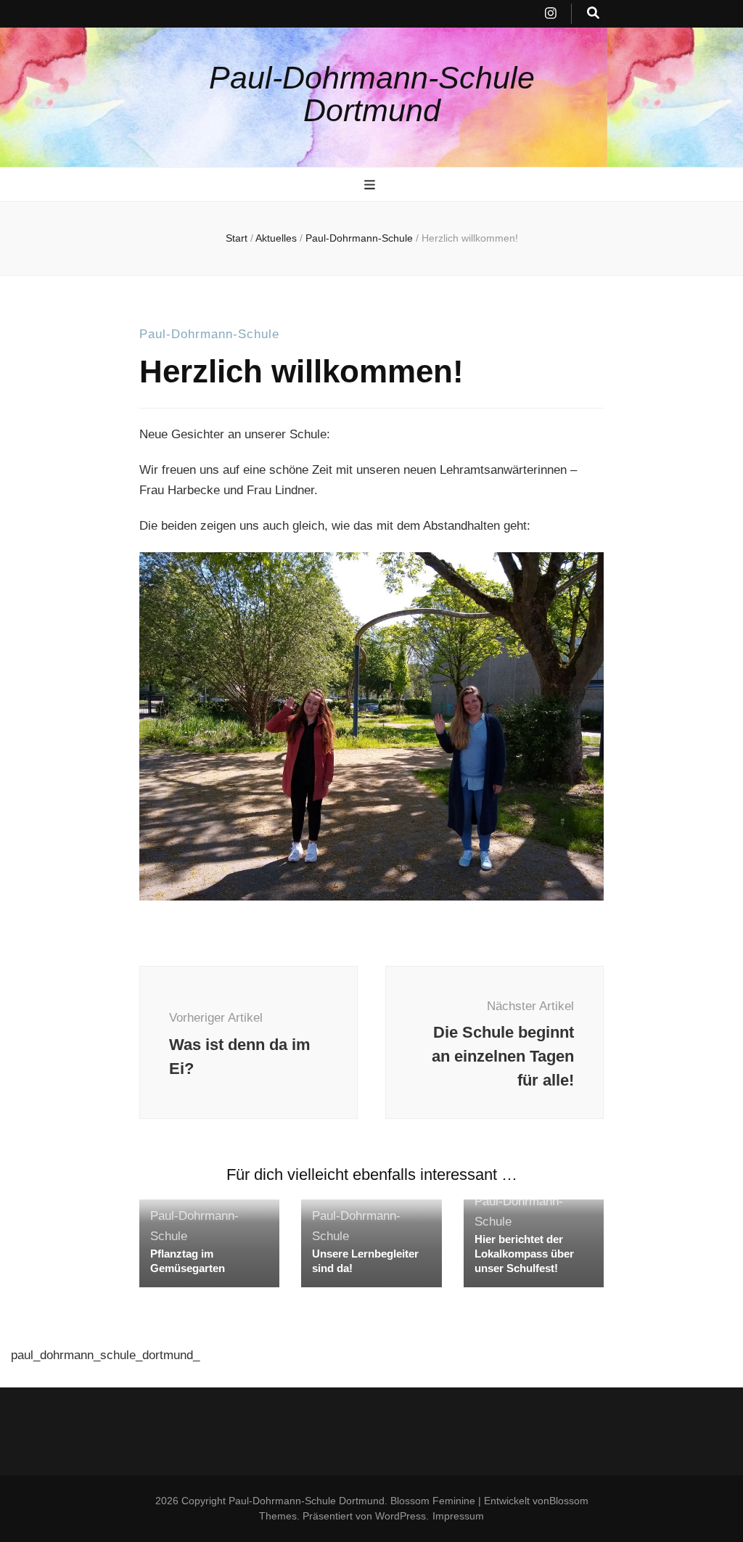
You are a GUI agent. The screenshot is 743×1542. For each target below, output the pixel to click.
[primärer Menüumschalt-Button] (371, 185)
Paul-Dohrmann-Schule (209, 334)
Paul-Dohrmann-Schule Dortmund (372, 94)
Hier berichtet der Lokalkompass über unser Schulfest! (524, 1253)
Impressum (458, 1516)
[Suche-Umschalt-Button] (593, 14)
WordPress (400, 1516)
